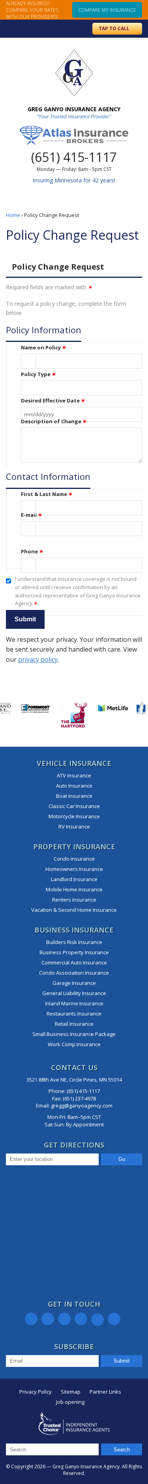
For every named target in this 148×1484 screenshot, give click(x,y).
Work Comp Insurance (74, 1044)
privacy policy (38, 659)
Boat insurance (74, 795)
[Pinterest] (81, 1319)
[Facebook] (31, 1319)
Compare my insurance (107, 10)
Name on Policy (43, 347)
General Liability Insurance (74, 993)
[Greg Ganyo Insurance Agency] (74, 73)
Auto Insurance (74, 785)
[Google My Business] (97, 1319)
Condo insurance (74, 858)
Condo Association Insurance (74, 972)
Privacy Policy (35, 1391)
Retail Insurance (74, 1023)
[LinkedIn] (64, 1319)
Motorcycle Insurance (74, 816)
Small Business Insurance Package (74, 1034)
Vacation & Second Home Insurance (74, 909)
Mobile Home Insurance (74, 889)
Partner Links (105, 1391)
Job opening (70, 1401)
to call (115, 28)
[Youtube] (114, 1319)
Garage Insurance (74, 982)
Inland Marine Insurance (74, 1003)
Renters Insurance (74, 899)
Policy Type (38, 374)
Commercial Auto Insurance (74, 962)
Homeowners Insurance (74, 868)
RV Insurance (74, 826)
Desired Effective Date (53, 400)
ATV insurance (74, 775)
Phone (32, 551)
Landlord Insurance (74, 879)
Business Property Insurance (74, 952)
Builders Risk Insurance (74, 942)
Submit (122, 1361)
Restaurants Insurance (74, 1013)
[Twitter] (47, 1319)
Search (122, 1450)
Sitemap (71, 1391)
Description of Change (54, 421)
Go (121, 1159)
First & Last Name (47, 494)
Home (13, 215)
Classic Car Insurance (74, 806)
